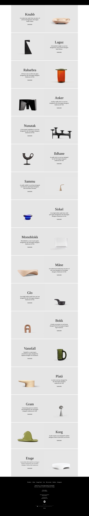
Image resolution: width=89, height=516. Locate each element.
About (33, 482)
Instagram (59, 482)
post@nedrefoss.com (44, 498)
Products (29, 482)
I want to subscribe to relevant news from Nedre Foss (45, 506)
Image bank (39, 482)
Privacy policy (44, 490)
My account (48, 482)
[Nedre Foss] (44, 502)
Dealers (54, 482)
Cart (44, 482)
